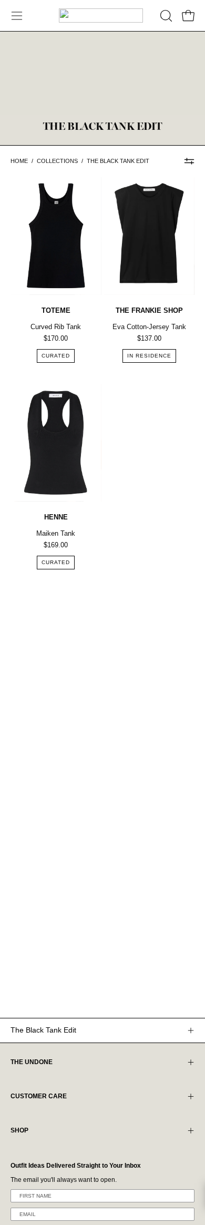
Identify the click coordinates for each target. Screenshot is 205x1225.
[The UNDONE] (101, 15)
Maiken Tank (55, 533)
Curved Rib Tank (55, 326)
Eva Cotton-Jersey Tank (149, 326)
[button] (165, 15)
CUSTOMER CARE (39, 1096)
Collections (57, 161)
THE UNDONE (32, 1062)
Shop (19, 1130)
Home (19, 161)
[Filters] (189, 161)
